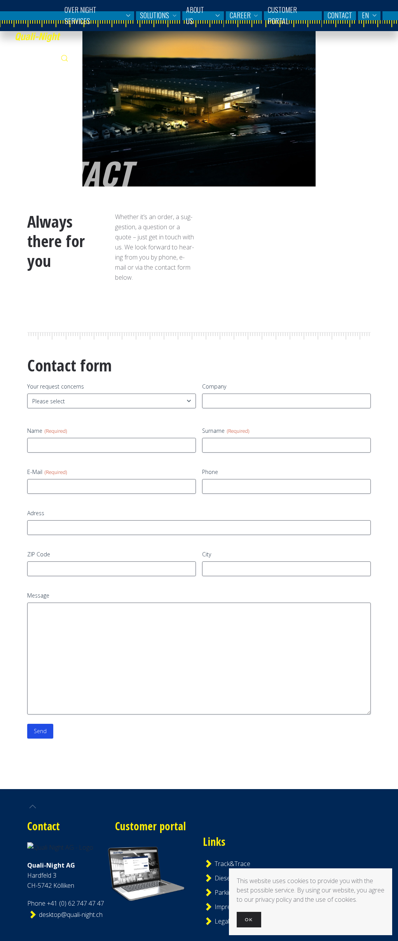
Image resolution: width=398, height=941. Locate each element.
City (206, 554)
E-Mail (47, 472)
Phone (210, 472)
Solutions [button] (154, 15)
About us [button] (195, 15)
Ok (249, 919)
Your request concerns (55, 386)
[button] (64, 58)
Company (214, 386)
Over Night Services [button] (80, 15)
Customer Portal (282, 15)
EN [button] (365, 15)
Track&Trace (232, 863)
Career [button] (240, 15)
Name (47, 430)
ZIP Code (38, 554)
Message (38, 595)
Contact (340, 15)
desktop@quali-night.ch (65, 914)
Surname (225, 430)
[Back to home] (38, 36)
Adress (35, 513)
